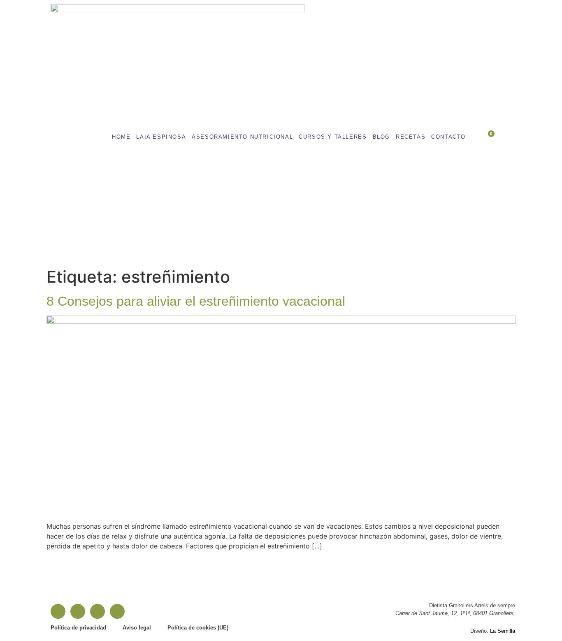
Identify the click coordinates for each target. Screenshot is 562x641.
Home (121, 137)
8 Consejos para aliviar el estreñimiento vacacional (195, 301)
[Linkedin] (97, 611)
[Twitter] (117, 611)
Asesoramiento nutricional (242, 137)
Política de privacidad (78, 628)
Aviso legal (137, 628)
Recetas (410, 137)
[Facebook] (58, 611)
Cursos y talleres (333, 137)
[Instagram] (77, 611)
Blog (381, 137)
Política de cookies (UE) (197, 628)
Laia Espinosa (161, 137)
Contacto (448, 137)
